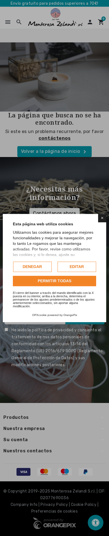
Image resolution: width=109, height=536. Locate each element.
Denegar (32, 266)
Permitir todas (54, 281)
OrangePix (70, 315)
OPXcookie (39, 315)
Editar (77, 266)
